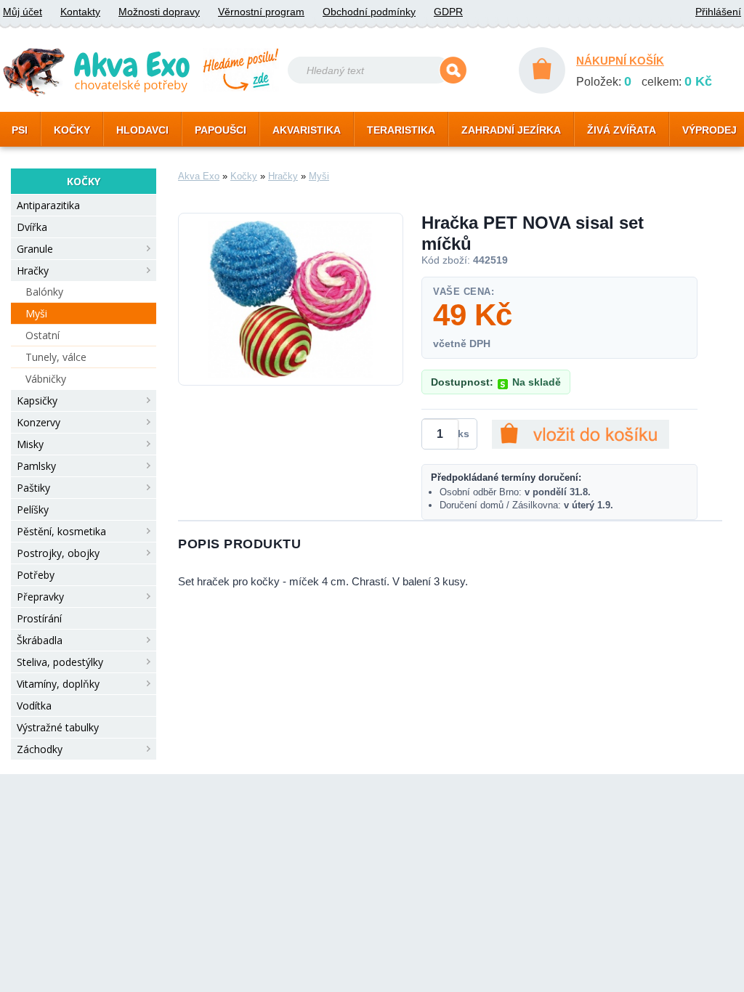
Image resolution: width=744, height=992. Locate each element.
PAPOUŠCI (220, 130)
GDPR (448, 11)
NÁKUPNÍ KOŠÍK (620, 60)
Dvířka (32, 227)
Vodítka (34, 705)
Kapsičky (37, 400)
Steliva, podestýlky (60, 662)
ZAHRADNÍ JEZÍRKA (511, 130)
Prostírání (39, 618)
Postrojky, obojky (58, 553)
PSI (20, 130)
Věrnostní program (261, 11)
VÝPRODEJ (709, 130)
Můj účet (22, 11)
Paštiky (33, 488)
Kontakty (80, 11)
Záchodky (39, 749)
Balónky (44, 291)
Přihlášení (718, 11)
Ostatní (42, 335)
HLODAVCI (142, 130)
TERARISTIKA (401, 130)
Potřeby (35, 575)
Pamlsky (36, 466)
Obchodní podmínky (369, 11)
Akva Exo (198, 176)
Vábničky (45, 379)
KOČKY (72, 130)
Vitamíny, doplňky (58, 684)
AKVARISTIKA (306, 130)
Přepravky (40, 596)
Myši (36, 313)
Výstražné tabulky (58, 727)
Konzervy (38, 422)
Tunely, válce (55, 357)
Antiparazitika (48, 205)
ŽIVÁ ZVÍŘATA (621, 130)
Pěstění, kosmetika (61, 531)
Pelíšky (33, 509)
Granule (35, 249)
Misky (30, 444)
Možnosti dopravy (159, 11)
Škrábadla (39, 640)
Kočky (243, 176)
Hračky (33, 270)
